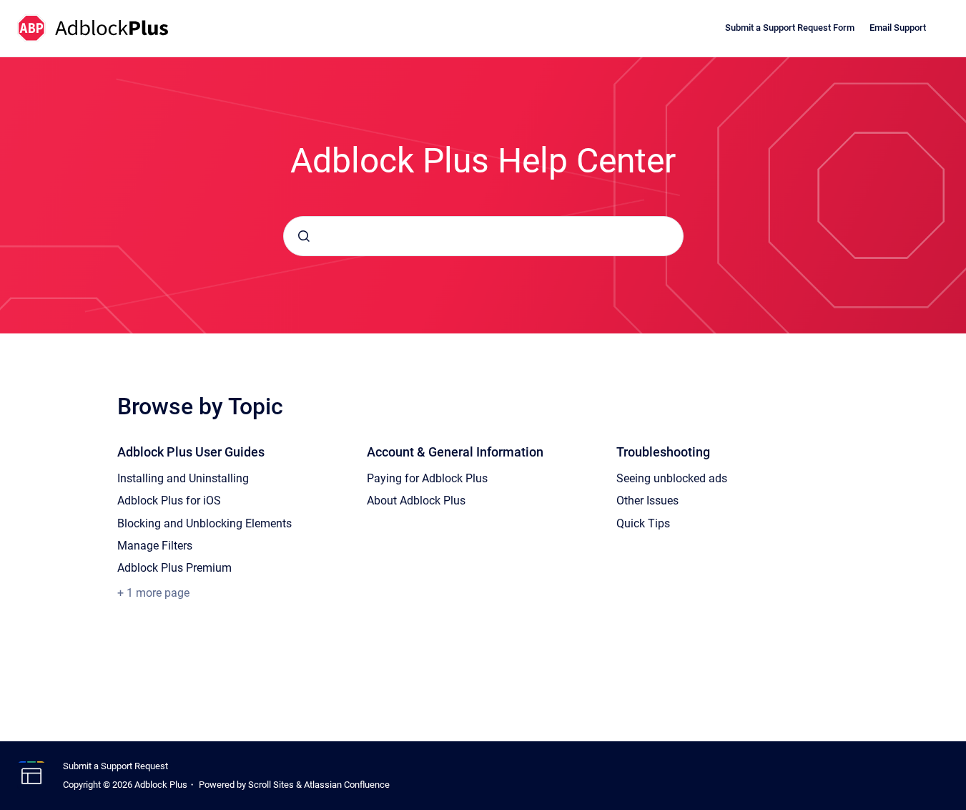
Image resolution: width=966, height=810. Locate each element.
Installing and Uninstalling (183, 478)
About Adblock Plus (416, 500)
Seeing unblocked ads (671, 478)
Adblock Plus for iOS (169, 500)
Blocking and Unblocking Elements (204, 523)
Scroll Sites (271, 784)
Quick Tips (643, 523)
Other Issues (647, 500)
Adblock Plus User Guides (191, 451)
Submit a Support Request (115, 766)
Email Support (897, 27)
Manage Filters (154, 545)
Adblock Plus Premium (174, 568)
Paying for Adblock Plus (427, 478)
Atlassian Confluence (347, 784)
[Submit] (303, 236)
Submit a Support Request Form (789, 27)
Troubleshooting (663, 451)
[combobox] (483, 236)
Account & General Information (455, 451)
